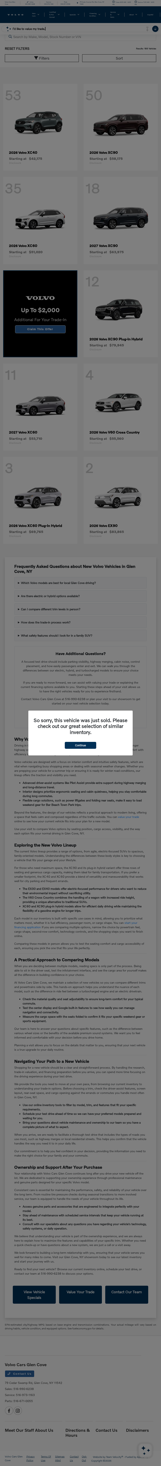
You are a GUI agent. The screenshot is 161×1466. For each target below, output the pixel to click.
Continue (80, 745)
